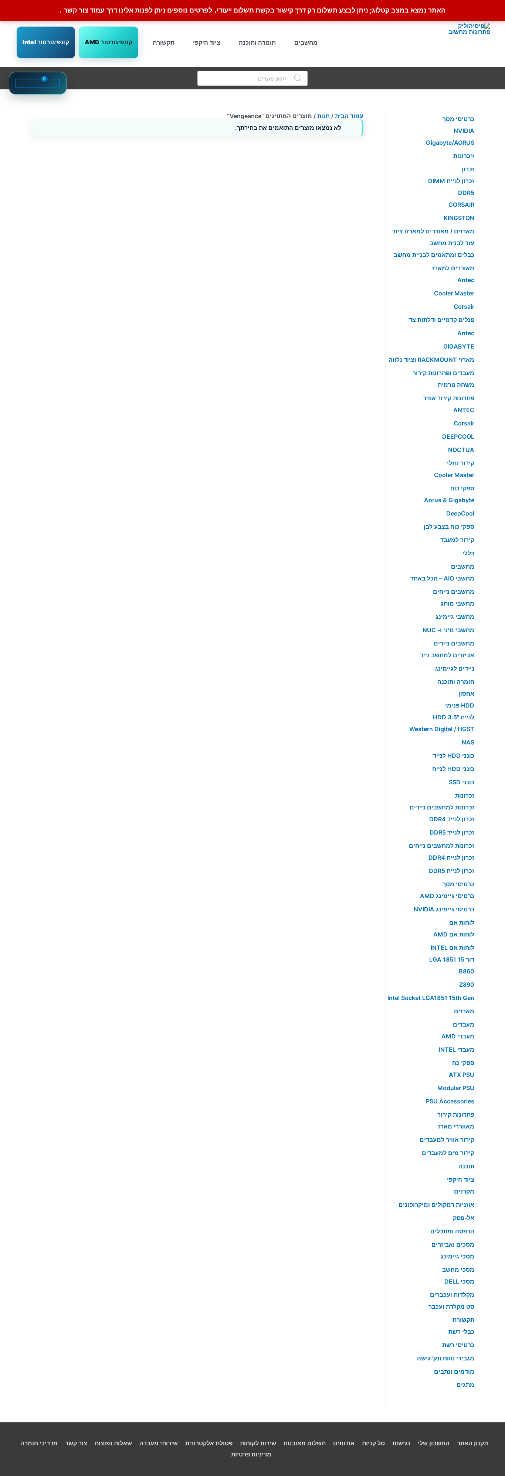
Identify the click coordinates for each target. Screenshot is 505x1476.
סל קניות (373, 1443)
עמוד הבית (349, 116)
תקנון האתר (472, 1443)
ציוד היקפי (206, 42)
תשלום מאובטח (305, 1443)
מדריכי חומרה (39, 1443)
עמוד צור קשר (84, 10)
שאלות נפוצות (113, 1443)
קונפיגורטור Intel (46, 42)
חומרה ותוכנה (257, 42)
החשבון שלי (434, 1443)
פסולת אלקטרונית (209, 1443)
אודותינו (344, 1443)
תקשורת (163, 42)
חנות (323, 116)
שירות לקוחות (258, 1443)
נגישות (401, 1443)
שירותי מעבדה (158, 1443)
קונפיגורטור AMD (108, 42)
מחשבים (306, 42)
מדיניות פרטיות (251, 1454)
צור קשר (76, 1443)
